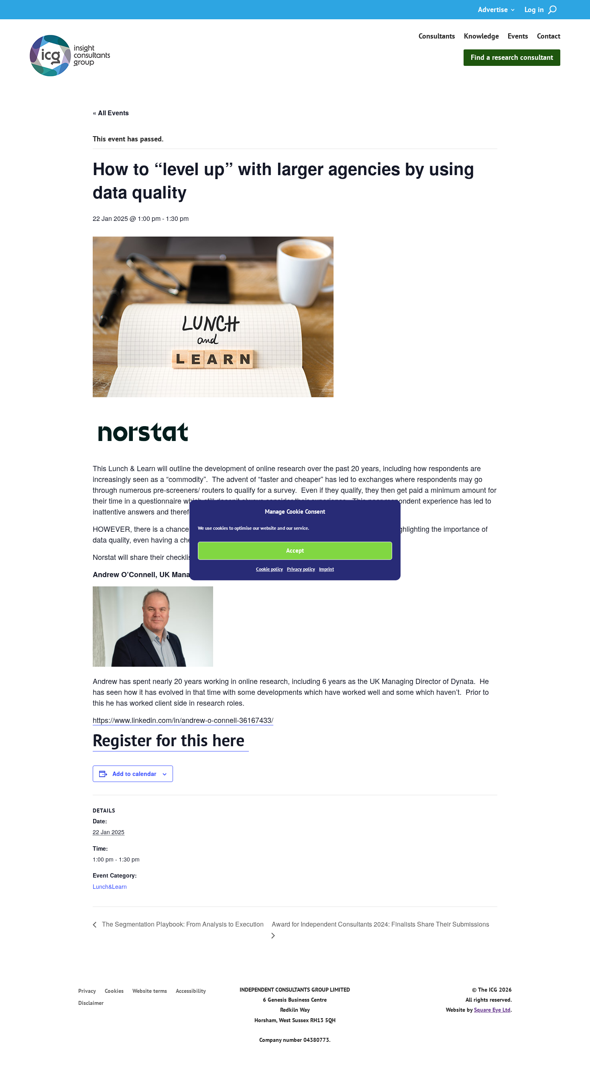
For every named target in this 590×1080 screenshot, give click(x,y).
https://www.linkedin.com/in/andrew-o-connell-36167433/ (183, 720)
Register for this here (171, 740)
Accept (295, 550)
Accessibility (191, 991)
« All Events (111, 112)
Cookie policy (269, 569)
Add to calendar (134, 774)
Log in (534, 10)
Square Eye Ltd (492, 1009)
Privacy (87, 991)
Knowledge (481, 37)
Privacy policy (301, 569)
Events (518, 37)
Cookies (114, 991)
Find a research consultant (512, 57)
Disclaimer (91, 1003)
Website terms (149, 991)
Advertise (493, 10)
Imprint (326, 569)
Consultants (437, 37)
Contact (548, 37)
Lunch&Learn (110, 886)
